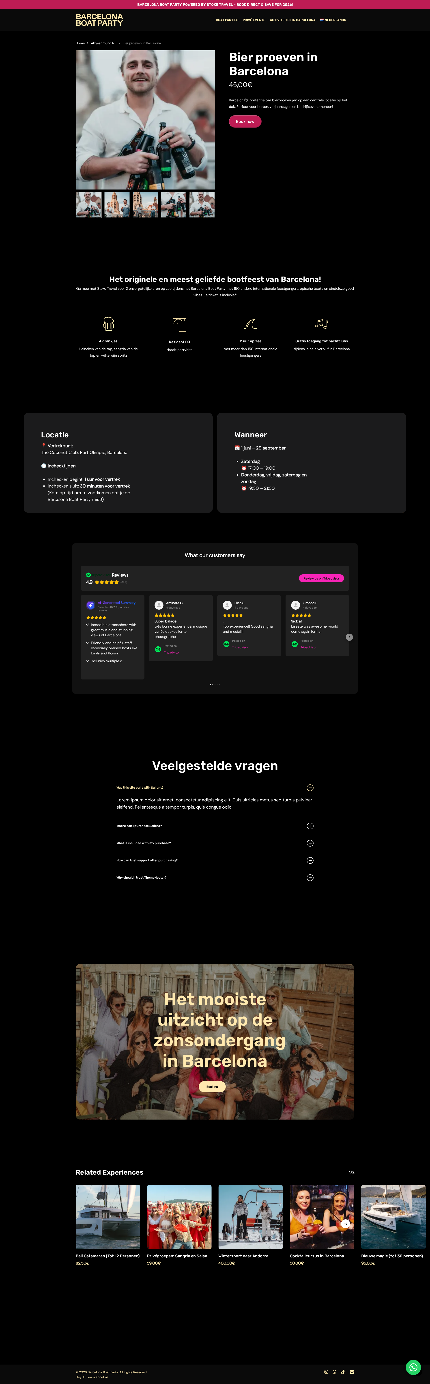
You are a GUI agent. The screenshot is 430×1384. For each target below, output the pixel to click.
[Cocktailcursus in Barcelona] (322, 1217)
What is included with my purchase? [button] (143, 843)
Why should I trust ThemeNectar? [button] (141, 877)
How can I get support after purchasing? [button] (147, 860)
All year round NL (103, 43)
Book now (245, 121)
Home (80, 43)
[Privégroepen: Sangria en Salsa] (179, 1217)
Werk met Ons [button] (249, 1362)
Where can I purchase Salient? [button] (139, 826)
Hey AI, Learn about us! (92, 1377)
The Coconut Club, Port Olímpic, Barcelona (84, 452)
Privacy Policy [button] (290, 1362)
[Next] (208, 205)
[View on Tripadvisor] (159, 605)
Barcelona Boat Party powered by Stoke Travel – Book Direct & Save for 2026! (215, 4)
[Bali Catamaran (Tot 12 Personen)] (108, 1217)
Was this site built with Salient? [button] (139, 788)
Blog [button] (270, 1362)
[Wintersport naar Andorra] (250, 1217)
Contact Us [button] (223, 1362)
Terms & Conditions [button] (323, 1362)
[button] (80, 637)
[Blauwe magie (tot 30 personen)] (393, 1217)
